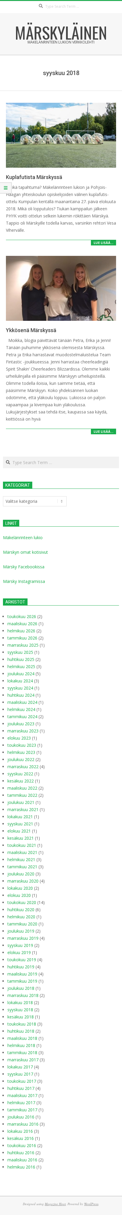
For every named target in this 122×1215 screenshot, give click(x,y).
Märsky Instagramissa (24, 581)
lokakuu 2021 (20, 816)
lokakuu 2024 (20, 681)
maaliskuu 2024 (22, 702)
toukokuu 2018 (21, 1024)
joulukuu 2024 (20, 673)
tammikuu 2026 (22, 638)
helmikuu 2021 (21, 859)
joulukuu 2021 (20, 802)
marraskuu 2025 (22, 645)
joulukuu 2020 (20, 874)
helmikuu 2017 (21, 1102)
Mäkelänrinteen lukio (23, 537)
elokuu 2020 (19, 895)
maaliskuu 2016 (22, 1160)
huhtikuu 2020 (20, 909)
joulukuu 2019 (20, 931)
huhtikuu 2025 (20, 659)
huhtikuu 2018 (20, 1031)
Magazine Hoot (55, 1204)
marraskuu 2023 (22, 731)
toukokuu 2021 (21, 845)
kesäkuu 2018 (20, 1017)
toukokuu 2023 (21, 745)
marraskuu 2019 (22, 938)
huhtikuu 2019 (20, 967)
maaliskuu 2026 (22, 623)
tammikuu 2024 (22, 716)
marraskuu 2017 (22, 1059)
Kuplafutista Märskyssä (34, 177)
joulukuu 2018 (20, 988)
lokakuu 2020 (20, 888)
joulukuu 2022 (20, 759)
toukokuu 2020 (21, 902)
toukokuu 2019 (21, 959)
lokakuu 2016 (20, 1131)
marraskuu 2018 (22, 995)
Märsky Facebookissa (23, 567)
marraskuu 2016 (22, 1124)
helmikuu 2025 (21, 666)
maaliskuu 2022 (22, 788)
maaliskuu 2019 (22, 974)
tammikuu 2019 (22, 981)
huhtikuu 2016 (20, 1152)
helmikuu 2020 (21, 917)
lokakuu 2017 (20, 1067)
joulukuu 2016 (20, 1117)
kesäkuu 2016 (20, 1138)
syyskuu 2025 (20, 652)
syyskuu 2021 (20, 824)
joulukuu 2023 (20, 723)
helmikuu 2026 (21, 631)
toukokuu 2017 (21, 1081)
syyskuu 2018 (20, 1009)
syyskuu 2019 (20, 945)
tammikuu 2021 (22, 866)
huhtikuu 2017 (20, 1088)
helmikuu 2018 (21, 1045)
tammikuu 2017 (22, 1110)
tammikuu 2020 (22, 924)
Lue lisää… (103, 242)
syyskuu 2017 (20, 1074)
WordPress (91, 1204)
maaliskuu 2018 (22, 1038)
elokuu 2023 (19, 738)
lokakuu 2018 (20, 1002)
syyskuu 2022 (20, 774)
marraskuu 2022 (22, 766)
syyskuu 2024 (20, 688)
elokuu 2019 (19, 952)
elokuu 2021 (19, 831)
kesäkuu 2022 (20, 781)
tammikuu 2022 (22, 795)
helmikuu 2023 (21, 752)
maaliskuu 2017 (22, 1095)
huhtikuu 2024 (20, 695)
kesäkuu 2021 (20, 838)
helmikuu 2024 (21, 709)
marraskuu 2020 (22, 881)
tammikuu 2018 (22, 1052)
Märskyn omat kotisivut (25, 552)
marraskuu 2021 (22, 809)
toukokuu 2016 (21, 1145)
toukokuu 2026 (21, 616)
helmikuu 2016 (21, 1167)
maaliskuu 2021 (22, 852)
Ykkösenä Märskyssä (31, 330)
